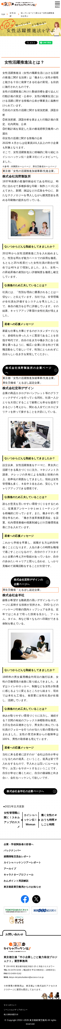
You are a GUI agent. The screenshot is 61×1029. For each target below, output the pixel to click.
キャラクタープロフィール (19, 874)
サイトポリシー (10, 1005)
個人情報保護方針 (11, 1014)
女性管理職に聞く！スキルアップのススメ (12, 819)
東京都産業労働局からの (22, 886)
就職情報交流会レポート (17, 856)
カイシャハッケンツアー (22, 862)
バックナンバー (12, 850)
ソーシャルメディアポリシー (16, 1010)
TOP (3, 14)
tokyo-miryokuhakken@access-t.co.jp (26, 977)
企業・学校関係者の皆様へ (19, 844)
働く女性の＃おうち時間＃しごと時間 (49, 820)
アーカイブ (10, 868)
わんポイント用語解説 (16, 880)
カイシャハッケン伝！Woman (30, 820)
